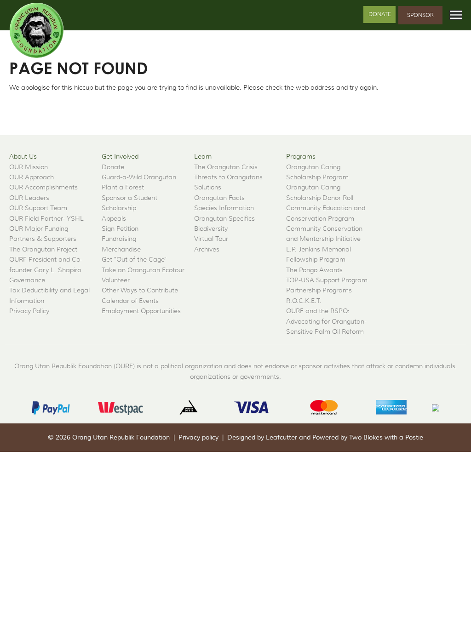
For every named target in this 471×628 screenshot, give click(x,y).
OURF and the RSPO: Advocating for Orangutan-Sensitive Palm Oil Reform (326, 321)
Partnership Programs (319, 290)
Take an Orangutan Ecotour (143, 270)
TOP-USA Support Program (327, 280)
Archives (206, 249)
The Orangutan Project (43, 249)
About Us (23, 156)
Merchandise (121, 249)
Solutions (207, 187)
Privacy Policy (29, 311)
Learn (203, 156)
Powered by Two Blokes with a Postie (367, 438)
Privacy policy (198, 438)
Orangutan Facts (219, 198)
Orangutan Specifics (224, 218)
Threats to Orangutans (228, 177)
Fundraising (119, 238)
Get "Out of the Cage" (134, 259)
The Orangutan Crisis (226, 167)
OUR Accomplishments (43, 187)
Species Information (224, 208)
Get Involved (120, 156)
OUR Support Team (38, 208)
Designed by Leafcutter (262, 438)
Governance (27, 280)
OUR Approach (31, 177)
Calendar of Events (130, 301)
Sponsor (420, 14)
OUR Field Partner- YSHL (46, 218)
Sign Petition (120, 228)
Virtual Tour (211, 238)
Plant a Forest (123, 187)
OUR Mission (28, 167)
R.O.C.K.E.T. (304, 301)
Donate (379, 14)
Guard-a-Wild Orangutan (139, 177)
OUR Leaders (29, 198)
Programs (301, 156)
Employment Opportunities (141, 311)
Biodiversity (211, 228)
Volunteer (116, 280)
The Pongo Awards (314, 270)
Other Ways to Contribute (140, 290)
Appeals (114, 218)
